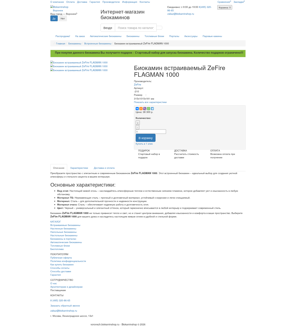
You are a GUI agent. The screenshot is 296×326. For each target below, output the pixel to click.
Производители (111, 1)
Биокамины (133, 36)
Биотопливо (57, 249)
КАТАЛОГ (55, 221)
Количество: (143, 118)
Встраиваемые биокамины (65, 225)
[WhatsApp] (148, 108)
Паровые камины (212, 36)
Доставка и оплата (104, 167)
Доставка (82, 1)
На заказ (80, 36)
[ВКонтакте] (137, 108)
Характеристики (79, 167)
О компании (57, 1)
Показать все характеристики (150, 102)
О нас (53, 283)
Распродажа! (63, 36)
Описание (58, 167)
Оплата (70, 1)
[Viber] (144, 108)
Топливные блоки (154, 36)
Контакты (145, 1)
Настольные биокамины (63, 235)
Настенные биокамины (63, 228)
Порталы (174, 36)
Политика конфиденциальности (68, 261)
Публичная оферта (61, 257)
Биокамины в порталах (63, 238)
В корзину (146, 138)
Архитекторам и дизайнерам (66, 286)
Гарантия (95, 1)
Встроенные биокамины (97, 43)
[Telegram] (152, 108)
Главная (60, 43)
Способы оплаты (59, 267)
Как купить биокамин (62, 264)
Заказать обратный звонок (65, 305)
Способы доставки (60, 271)
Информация (129, 1)
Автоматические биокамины (105, 36)
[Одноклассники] (141, 108)
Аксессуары (191, 36)
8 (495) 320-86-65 (60, 300)
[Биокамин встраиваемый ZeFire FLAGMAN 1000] (89, 62)
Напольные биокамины (63, 231)
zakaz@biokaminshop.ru (180, 13)
